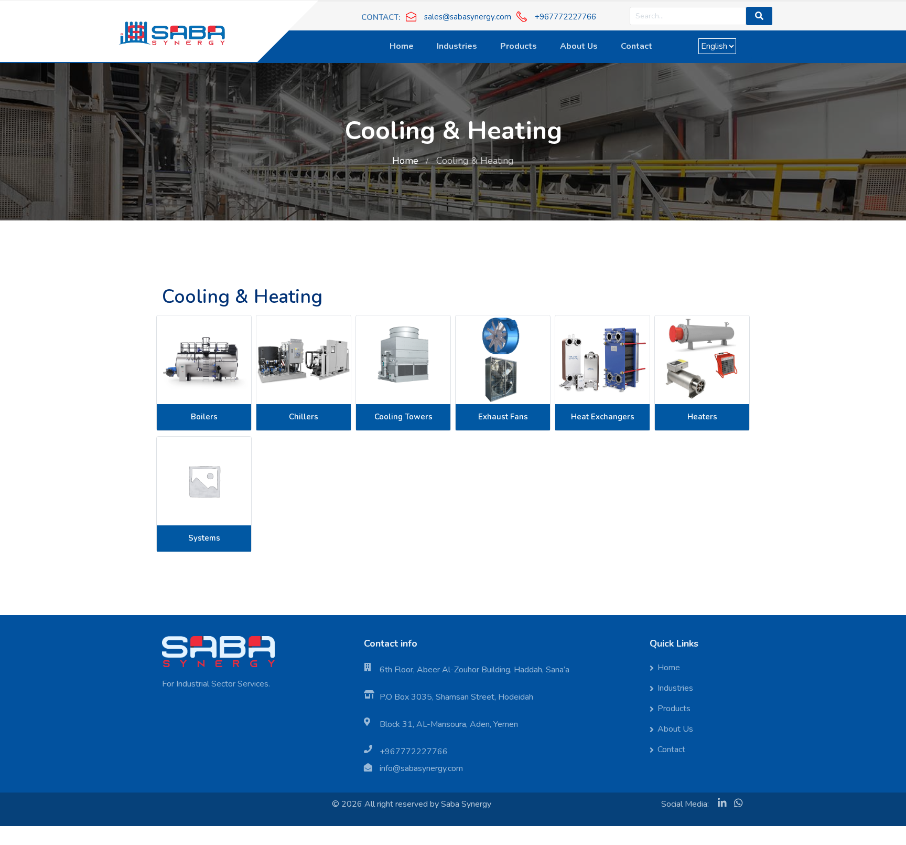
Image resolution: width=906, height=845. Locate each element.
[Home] (171, 30)
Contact (636, 46)
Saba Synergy (466, 804)
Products (518, 46)
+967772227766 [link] (565, 17)
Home (402, 46)
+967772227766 (414, 751)
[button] (381, 16)
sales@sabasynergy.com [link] (467, 17)
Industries (457, 46)
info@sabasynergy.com (421, 768)
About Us (579, 46)
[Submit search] (759, 16)
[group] (458, 16)
